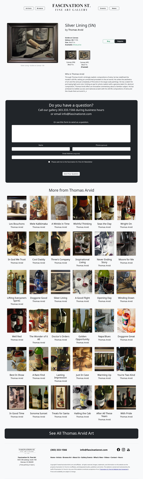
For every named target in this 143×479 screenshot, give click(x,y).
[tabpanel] (99, 73)
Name (41, 145)
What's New (98, 457)
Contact (114, 457)
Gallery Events (86, 457)
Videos (106, 457)
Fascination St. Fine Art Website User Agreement (114, 469)
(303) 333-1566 (58, 449)
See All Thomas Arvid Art (71, 433)
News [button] (114, 8)
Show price (77, 45)
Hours (120, 457)
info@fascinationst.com (77, 114)
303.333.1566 (66, 110)
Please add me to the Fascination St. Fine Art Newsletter (71, 162)
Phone (101, 145)
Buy (108, 41)
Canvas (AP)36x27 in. (84, 64)
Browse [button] (40, 8)
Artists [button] (29, 8)
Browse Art (67, 457)
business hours (94, 110)
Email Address (71, 153)
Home (52, 457)
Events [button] (103, 8)
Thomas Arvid (75, 29)
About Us (76, 457)
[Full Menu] (71, 7)
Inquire (120, 41)
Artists (58, 457)
